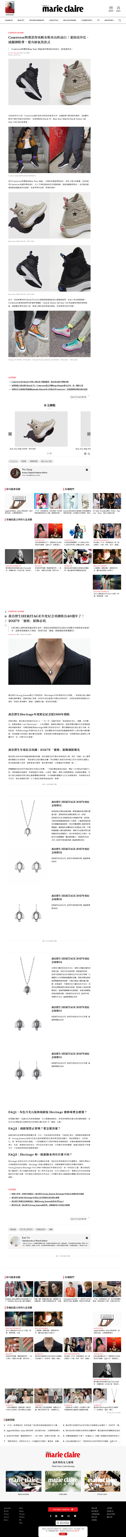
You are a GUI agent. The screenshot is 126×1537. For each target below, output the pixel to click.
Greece (6, 1517)
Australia (7, 1508)
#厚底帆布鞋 (33, 461)
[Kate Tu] (15, 1241)
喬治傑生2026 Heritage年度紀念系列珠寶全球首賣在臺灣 (35, 1198)
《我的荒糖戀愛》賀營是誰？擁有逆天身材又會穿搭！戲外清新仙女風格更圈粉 (18, 1408)
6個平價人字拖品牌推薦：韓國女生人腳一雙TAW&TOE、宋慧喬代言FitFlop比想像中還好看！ (48, 1408)
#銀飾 (50, 1229)
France (6, 1514)
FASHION (12, 33)
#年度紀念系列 (40, 1229)
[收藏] (5, 625)
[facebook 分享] (5, 612)
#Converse (14, 461)
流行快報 (20, 33)
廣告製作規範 (111, 1514)
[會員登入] (118, 8)
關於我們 (94, 1517)
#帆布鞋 (23, 461)
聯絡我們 (109, 1517)
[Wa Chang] (15, 475)
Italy (21, 1508)
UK (20, 1520)
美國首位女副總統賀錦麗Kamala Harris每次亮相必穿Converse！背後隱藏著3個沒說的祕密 (50, 389)
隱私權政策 (95, 1511)
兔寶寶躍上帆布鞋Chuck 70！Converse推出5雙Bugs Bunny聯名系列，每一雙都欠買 (47, 386)
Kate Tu (14, 634)
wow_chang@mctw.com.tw (31, 475)
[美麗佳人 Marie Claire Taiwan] (51, 1516)
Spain (21, 1511)
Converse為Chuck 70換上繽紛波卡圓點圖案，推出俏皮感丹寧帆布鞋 (40, 382)
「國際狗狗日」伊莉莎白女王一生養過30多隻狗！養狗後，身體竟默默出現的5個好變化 (32, 1441)
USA (20, 1523)
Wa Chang (14, 53)
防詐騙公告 (110, 1511)
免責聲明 (109, 1508)
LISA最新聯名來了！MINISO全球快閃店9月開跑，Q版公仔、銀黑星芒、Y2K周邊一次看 (92, 1441)
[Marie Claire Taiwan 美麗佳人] (56, 1516)
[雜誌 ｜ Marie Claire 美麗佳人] (9, 8)
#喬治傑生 (13, 1229)
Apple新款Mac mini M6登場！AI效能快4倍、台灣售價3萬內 (32, 1431)
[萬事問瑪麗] (102, 1483)
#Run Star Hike (46, 461)
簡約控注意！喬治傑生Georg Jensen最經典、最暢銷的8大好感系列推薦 (41, 1205)
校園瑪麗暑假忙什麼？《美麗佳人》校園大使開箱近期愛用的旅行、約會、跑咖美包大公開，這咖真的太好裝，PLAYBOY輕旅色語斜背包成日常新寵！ (92, 1436)
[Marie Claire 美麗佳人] (63, 8)
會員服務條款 (96, 1514)
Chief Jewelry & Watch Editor (35, 1241)
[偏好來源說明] (89, 395)
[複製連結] (5, 621)
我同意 (63, 1534)
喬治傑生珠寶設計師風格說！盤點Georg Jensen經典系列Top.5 (38, 1201)
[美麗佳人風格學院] (111, 8)
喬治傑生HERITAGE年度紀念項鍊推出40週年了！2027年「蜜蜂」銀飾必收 (92, 1425)
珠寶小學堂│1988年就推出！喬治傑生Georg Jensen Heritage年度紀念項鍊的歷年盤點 (48, 1194)
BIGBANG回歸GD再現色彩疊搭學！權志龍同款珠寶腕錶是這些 (91, 1431)
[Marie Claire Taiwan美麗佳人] (62, 1516)
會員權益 (94, 1520)
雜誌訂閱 (94, 1508)
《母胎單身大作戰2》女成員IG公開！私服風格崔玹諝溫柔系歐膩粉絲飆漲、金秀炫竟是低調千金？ (77, 1408)
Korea (6, 1520)
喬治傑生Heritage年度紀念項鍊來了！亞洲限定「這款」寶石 (106, 1408)
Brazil (6, 1511)
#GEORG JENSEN (26, 1229)
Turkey (22, 1517)
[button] (10, 434)
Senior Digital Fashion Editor (34, 473)
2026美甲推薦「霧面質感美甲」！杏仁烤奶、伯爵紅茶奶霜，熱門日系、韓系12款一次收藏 (31, 1436)
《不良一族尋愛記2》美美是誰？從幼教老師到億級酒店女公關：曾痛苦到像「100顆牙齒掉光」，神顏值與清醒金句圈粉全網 (32, 1425)
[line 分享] (5, 616)
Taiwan (22, 1514)
